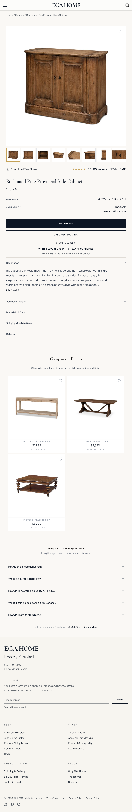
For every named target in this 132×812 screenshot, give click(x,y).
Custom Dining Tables (16, 743)
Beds (7, 753)
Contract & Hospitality (80, 743)
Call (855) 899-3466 (66, 235)
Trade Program (76, 732)
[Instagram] (5, 804)
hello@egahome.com (15, 668)
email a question (67, 242)
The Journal (74, 776)
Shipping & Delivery (14, 771)
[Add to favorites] (120, 31)
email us (92, 626)
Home (10, 15)
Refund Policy (92, 798)
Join (120, 699)
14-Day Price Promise (16, 776)
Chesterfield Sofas (14, 732)
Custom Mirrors (12, 748)
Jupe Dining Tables (14, 737)
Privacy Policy (75, 798)
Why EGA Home (77, 771)
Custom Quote (76, 748)
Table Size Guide (13, 781)
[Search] (127, 5)
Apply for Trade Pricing (80, 737)
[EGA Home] (66, 5)
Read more (12, 290)
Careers (72, 781)
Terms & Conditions (55, 798)
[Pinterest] (18, 804)
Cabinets (20, 15)
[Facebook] (12, 804)
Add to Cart (66, 223)
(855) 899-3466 (76, 626)
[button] (66, 263)
